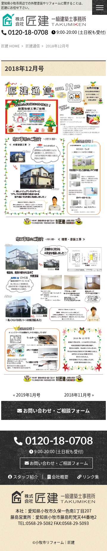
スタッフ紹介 (25, 476)
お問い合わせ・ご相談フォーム (56, 410)
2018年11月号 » (79, 395)
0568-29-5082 (39, 523)
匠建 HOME (10, 45)
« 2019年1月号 (26, 395)
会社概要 (59, 476)
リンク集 (90, 476)
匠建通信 (33, 45)
